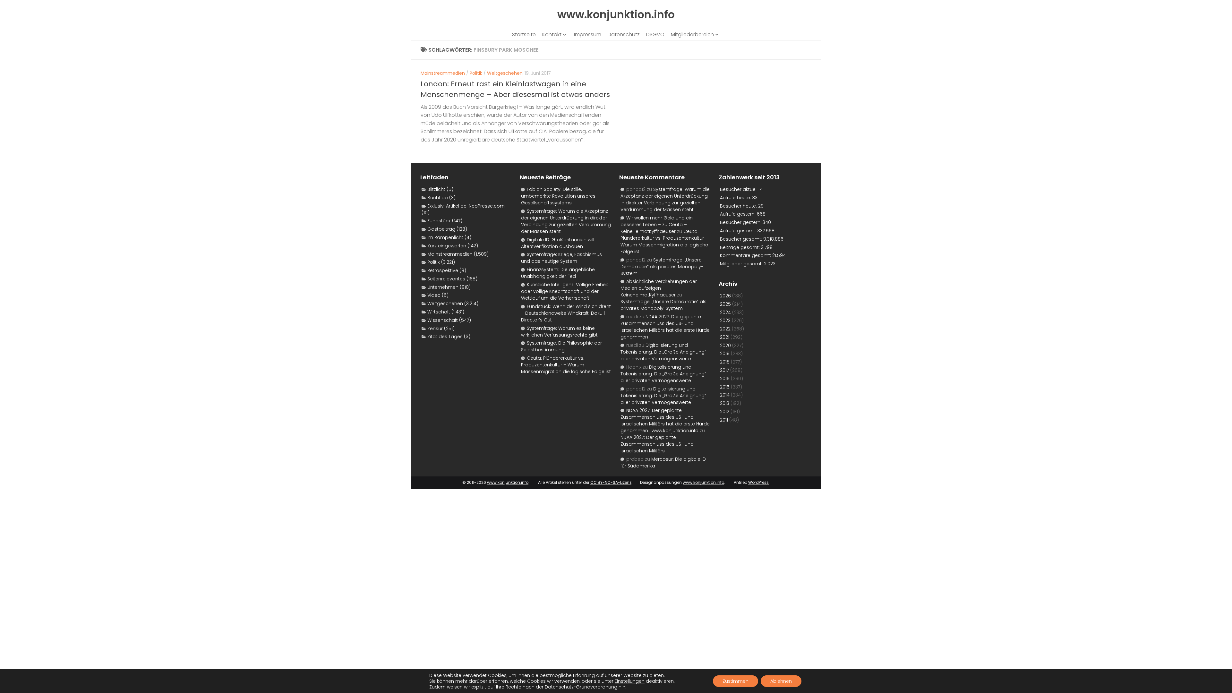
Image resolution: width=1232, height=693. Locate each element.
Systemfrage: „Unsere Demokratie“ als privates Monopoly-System (661, 267)
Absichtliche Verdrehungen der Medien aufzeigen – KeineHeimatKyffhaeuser (658, 288)
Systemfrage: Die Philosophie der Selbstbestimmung (561, 346)
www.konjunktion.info (507, 482)
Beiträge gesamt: (740, 247)
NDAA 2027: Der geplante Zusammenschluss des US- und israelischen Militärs (657, 444)
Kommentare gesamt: (746, 255)
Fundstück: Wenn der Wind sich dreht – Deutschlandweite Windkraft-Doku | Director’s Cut (566, 313)
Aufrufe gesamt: (738, 230)
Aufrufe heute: (736, 197)
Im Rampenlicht (445, 237)
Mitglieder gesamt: (742, 264)
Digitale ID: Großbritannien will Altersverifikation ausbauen (557, 243)
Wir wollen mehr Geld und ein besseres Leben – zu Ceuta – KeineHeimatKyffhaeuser (656, 225)
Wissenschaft (442, 320)
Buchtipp (437, 197)
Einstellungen (630, 681)
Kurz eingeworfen (446, 246)
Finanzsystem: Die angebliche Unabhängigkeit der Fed (558, 272)
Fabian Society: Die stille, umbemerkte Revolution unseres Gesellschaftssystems (558, 196)
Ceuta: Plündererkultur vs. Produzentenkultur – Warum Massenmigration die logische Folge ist (566, 365)
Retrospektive (442, 270)
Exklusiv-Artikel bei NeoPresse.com (466, 206)
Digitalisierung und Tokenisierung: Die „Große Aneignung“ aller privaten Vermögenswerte (663, 352)
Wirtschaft (438, 312)
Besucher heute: (739, 206)
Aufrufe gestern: (738, 214)
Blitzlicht (436, 189)
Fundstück (439, 221)
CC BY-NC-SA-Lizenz (610, 482)
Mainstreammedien (443, 73)
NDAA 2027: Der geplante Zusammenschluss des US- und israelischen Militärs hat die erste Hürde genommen (665, 326)
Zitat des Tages (445, 336)
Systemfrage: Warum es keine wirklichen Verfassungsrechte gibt (559, 331)
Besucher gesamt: (741, 239)
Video (434, 295)
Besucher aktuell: (740, 189)
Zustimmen (736, 681)
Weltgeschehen (505, 73)
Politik (476, 73)
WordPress (758, 482)
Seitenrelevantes (446, 279)
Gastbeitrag (441, 229)
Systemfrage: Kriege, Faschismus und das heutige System (561, 257)
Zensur (435, 328)
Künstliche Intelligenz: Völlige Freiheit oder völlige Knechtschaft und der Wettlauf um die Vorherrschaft (564, 291)
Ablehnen (781, 681)
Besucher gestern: (741, 222)
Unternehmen (442, 287)
